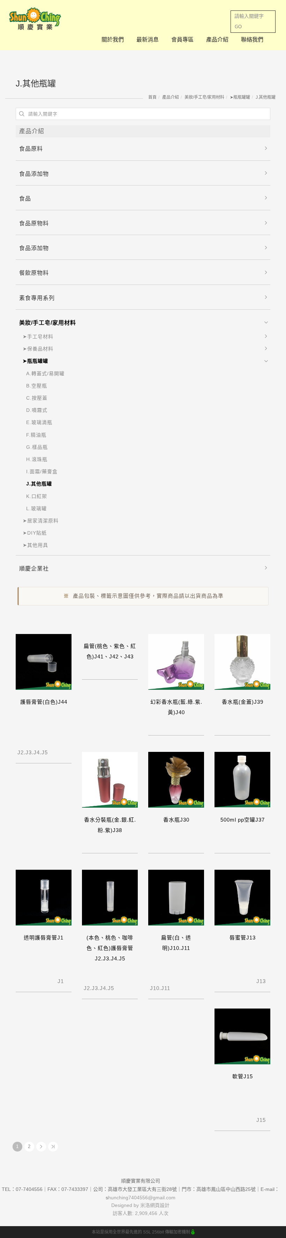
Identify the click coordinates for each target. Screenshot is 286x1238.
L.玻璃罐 (36, 508)
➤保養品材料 (38, 349)
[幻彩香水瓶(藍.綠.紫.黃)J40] (176, 661)
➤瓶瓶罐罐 (240, 97)
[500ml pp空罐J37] (242, 779)
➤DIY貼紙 (35, 533)
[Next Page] (41, 1147)
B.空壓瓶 (36, 385)
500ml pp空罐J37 (242, 820)
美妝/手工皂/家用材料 (204, 97)
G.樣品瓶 (37, 447)
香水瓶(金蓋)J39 (242, 702)
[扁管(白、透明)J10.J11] (176, 897)
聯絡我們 (252, 40)
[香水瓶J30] (176, 779)
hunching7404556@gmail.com (141, 1197)
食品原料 (31, 149)
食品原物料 (34, 223)
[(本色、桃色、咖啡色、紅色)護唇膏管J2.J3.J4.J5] (110, 897)
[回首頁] (35, 19)
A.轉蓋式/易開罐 (45, 373)
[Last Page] (53, 1147)
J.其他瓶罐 (266, 97)
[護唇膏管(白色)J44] (44, 661)
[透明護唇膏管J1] (44, 897)
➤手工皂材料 (38, 336)
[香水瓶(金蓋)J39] (242, 661)
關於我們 (112, 40)
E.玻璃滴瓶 (39, 422)
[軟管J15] (242, 1036)
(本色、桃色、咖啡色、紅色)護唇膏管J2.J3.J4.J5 (109, 948)
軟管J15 (242, 1076)
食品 (25, 199)
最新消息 (147, 40)
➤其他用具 (35, 545)
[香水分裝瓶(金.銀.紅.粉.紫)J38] (110, 779)
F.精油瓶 (36, 435)
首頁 (152, 97)
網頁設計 (160, 1205)
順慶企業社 (34, 569)
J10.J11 (167, 984)
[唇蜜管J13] (242, 897)
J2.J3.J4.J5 (35, 748)
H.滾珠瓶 (36, 459)
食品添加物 (34, 174)
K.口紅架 (36, 496)
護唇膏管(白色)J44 (43, 702)
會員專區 (182, 40)
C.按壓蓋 (36, 398)
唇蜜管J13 (242, 938)
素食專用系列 (37, 298)
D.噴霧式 (36, 410)
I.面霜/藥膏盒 (42, 471)
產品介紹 (217, 40)
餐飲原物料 (34, 273)
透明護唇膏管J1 (43, 938)
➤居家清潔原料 (41, 520)
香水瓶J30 (176, 820)
